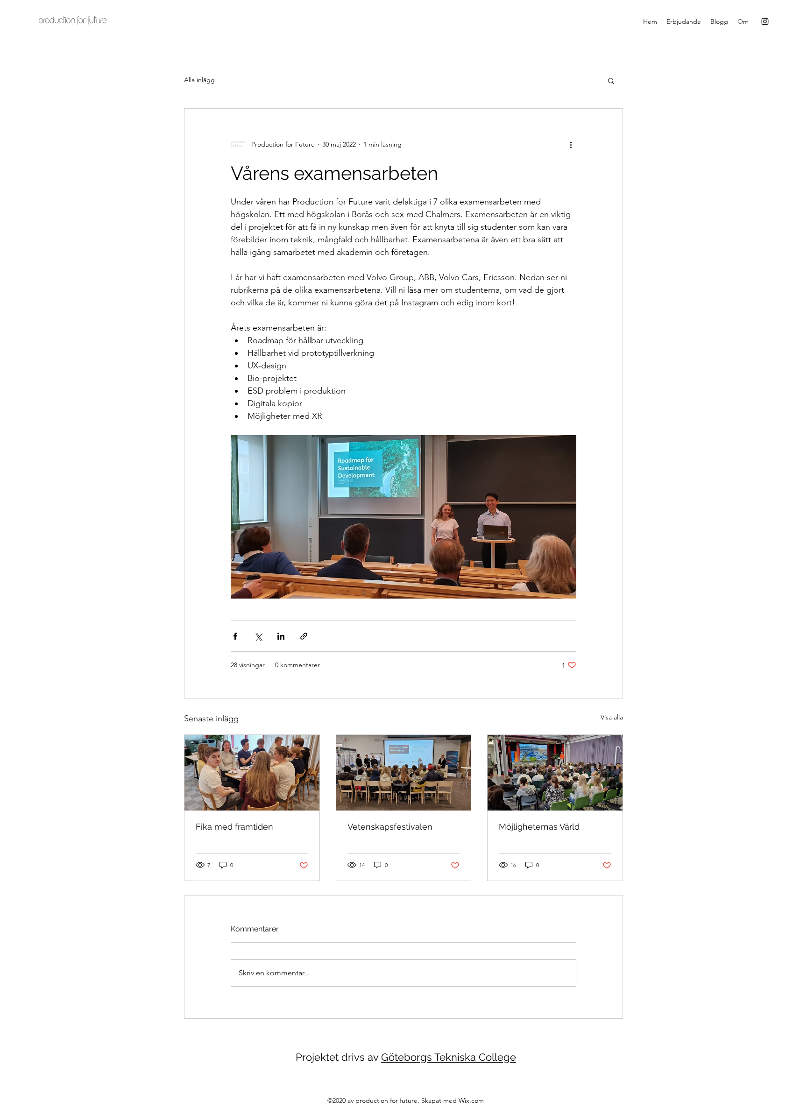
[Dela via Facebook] (235, 636)
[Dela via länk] (303, 636)
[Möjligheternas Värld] (555, 773)
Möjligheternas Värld (539, 827)
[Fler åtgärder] (570, 144)
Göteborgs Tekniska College (448, 1057)
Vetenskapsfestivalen (389, 827)
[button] (611, 80)
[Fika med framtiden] (251, 773)
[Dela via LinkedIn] (280, 636)
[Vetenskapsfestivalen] (403, 773)
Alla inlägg (199, 80)
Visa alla (612, 717)
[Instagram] (765, 21)
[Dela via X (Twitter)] (258, 636)
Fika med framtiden (234, 827)
